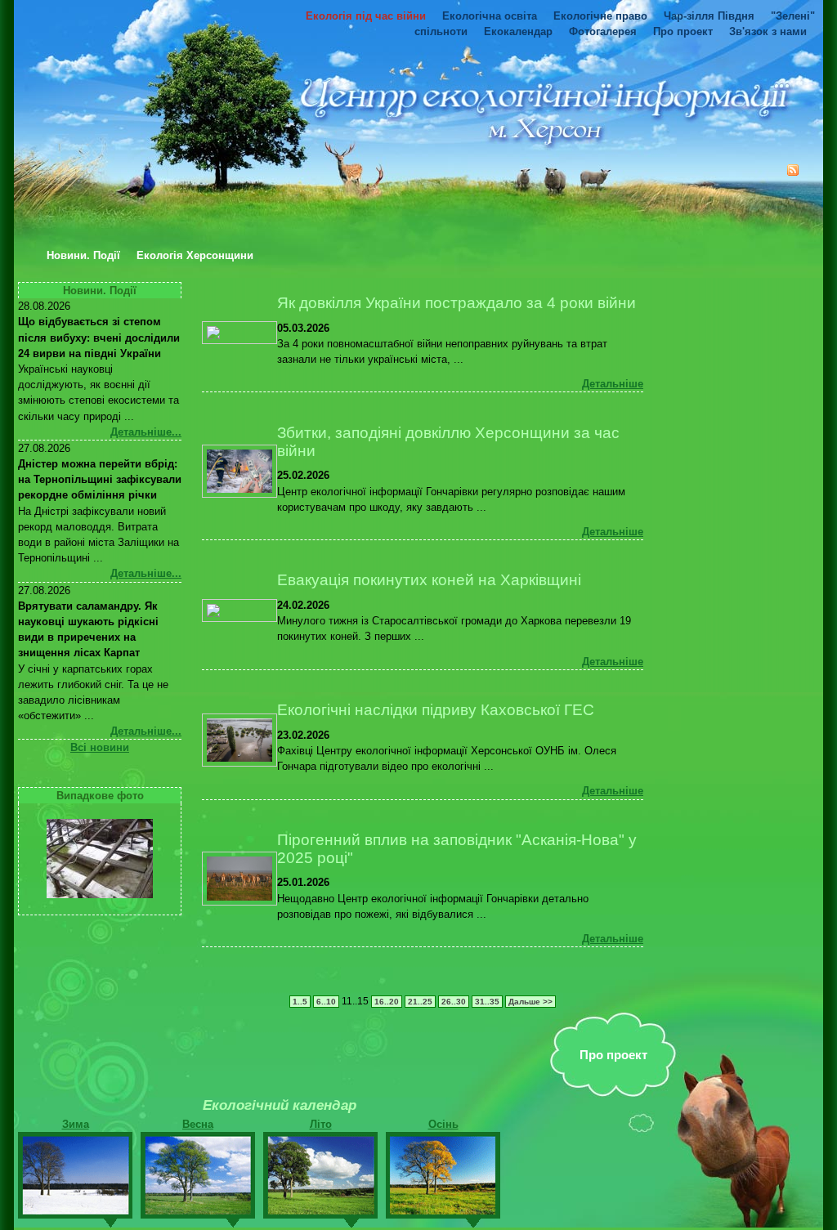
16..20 (386, 1001)
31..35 (487, 1001)
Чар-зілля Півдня (709, 16)
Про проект (683, 31)
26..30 (453, 1001)
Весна (197, 1124)
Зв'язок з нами (768, 31)
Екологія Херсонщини (195, 256)
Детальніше (612, 384)
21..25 (420, 1001)
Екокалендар (518, 31)
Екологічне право (600, 16)
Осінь (443, 1124)
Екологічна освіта (489, 16)
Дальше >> (530, 1001)
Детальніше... (145, 432)
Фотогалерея (603, 31)
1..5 (300, 1001)
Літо (321, 1124)
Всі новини (99, 747)
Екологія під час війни (366, 16)
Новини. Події (83, 256)
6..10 (326, 1001)
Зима (75, 1124)
